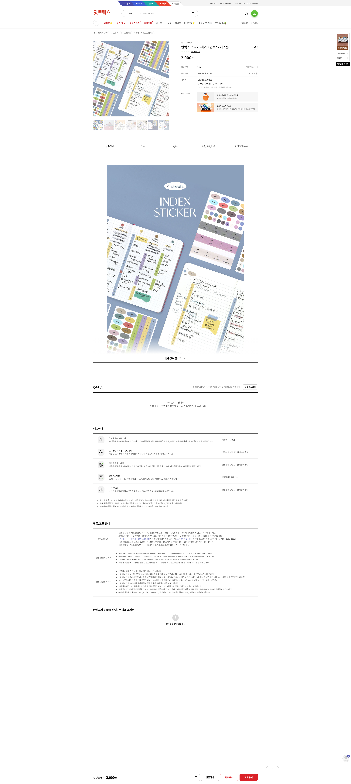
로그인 (220, 3)
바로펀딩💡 (189, 23)
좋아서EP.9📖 (205, 23)
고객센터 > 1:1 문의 (184, 538)
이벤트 (178, 23)
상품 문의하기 (250, 387)
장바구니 (229, 777)
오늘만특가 (135, 23)
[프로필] (254, 13)
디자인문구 (102, 33)
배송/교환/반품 (208, 146)
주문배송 (238, 3)
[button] (255, 47)
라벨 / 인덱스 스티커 (144, 33)
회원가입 (213, 3)
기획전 (339, 58)
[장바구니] (246, 13)
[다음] (169, 80)
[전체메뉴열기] (96, 23)
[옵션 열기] (272, 768)
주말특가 (148, 23)
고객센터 (255, 3)
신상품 (168, 23)
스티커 (115, 33)
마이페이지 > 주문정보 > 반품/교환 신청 (134, 538)
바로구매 (249, 777)
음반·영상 (121, 23)
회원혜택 (228, 3)
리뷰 (143, 146)
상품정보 (110, 146)
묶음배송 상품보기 (225, 87)
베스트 (159, 23)
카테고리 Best (241, 146)
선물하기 (210, 777)
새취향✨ (108, 23)
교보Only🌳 (221, 23)
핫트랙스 (128, 13)
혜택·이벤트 (341, 53)
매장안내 (247, 3)
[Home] (94, 33)
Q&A (175, 146)
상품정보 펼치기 (173, 358)
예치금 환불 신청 (342, 64)
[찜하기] (196, 777)
